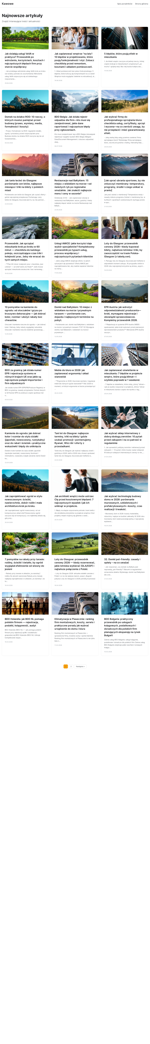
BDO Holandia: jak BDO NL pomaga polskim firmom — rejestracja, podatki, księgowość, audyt (24, 622)
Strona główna (141, 4)
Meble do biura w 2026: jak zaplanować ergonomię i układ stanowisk (71, 373)
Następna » (80, 666)
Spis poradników (124, 4)
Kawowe (7, 3)
